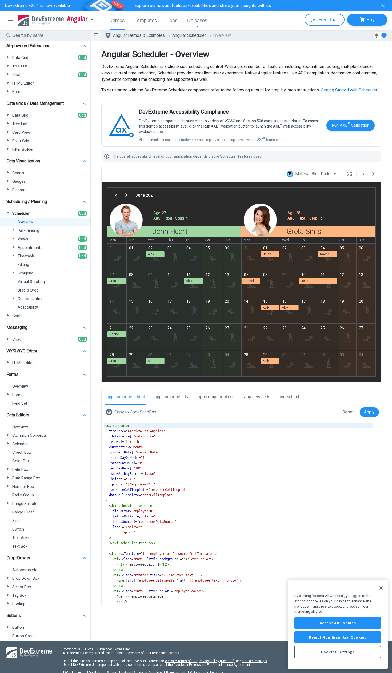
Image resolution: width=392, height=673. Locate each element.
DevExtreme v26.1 (22, 5)
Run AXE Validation (350, 125)
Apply (369, 412)
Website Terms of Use (181, 661)
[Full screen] (349, 174)
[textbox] (48, 35)
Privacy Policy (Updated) (216, 661)
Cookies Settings (254, 661)
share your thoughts (238, 5)
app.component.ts (171, 397)
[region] (338, 624)
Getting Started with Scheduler (349, 90)
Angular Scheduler (189, 35)
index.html (289, 397)
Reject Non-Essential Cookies (337, 637)
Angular (77, 19)
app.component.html (125, 397)
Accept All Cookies (338, 622)
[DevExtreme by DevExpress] (41, 20)
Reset (348, 412)
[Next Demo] (373, 174)
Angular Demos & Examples (139, 35)
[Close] (381, 588)
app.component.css (216, 397)
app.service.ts (257, 397)
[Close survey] (383, 5)
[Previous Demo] (363, 174)
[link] (132, 412)
